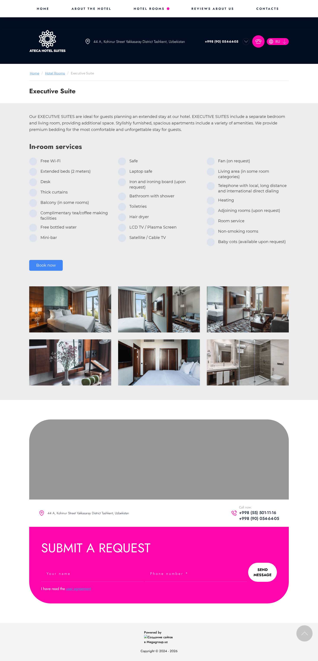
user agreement (78, 589)
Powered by (152, 632)
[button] (258, 41)
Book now (46, 265)
